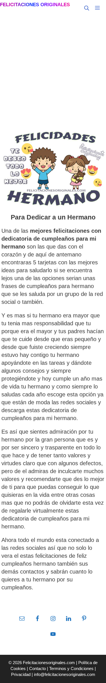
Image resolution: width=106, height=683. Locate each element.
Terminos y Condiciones (71, 668)
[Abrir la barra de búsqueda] (86, 8)
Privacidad (21, 674)
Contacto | (39, 668)
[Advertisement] (53, 71)
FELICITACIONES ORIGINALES (35, 4)
